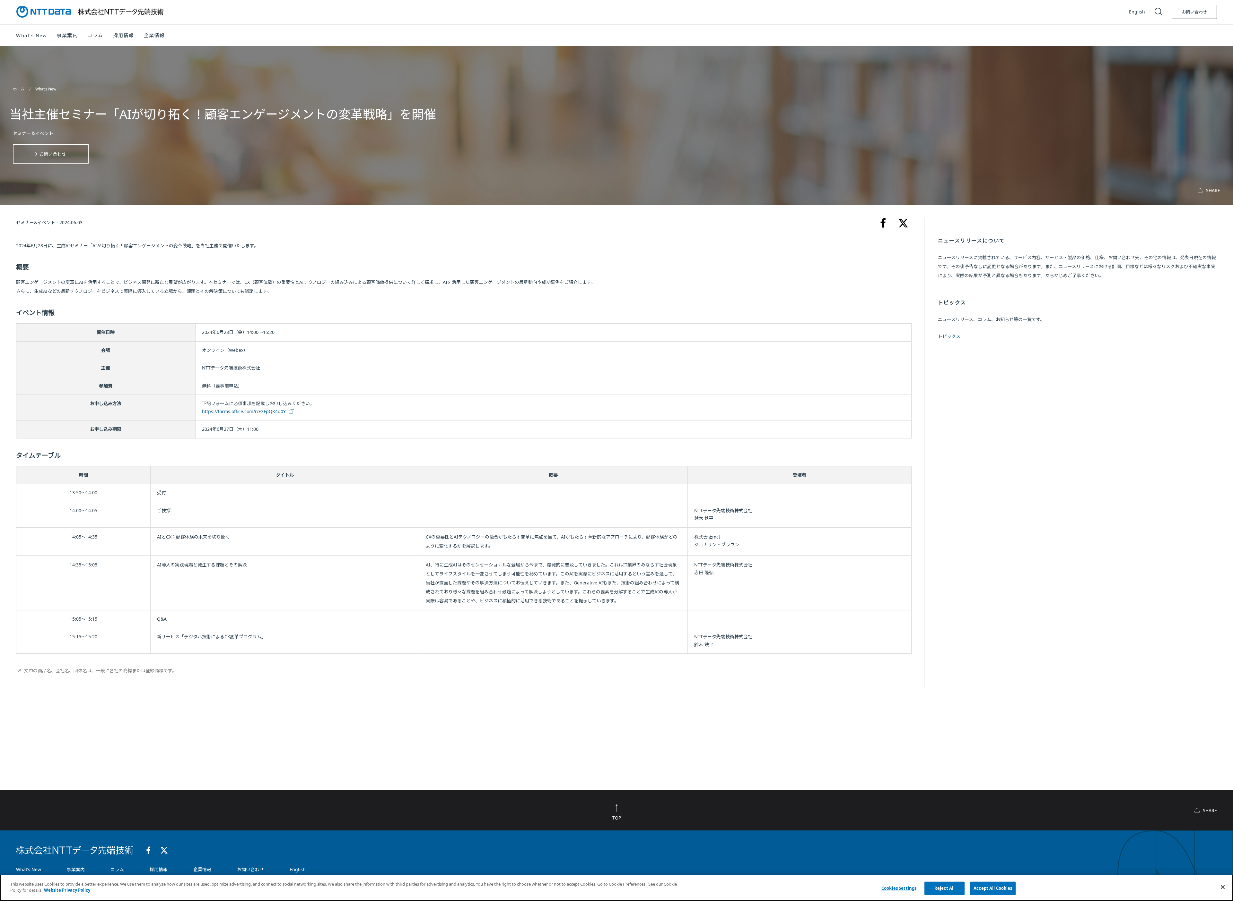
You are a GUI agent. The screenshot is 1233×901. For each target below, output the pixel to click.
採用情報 (123, 35)
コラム (117, 869)
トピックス (949, 336)
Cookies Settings (898, 888)
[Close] (1223, 887)
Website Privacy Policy (67, 890)
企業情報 (202, 869)
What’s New (45, 89)
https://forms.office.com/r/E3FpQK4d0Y (244, 411)
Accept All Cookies (993, 888)
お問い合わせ (1194, 12)
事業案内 (76, 869)
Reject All (944, 888)
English (1137, 12)
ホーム (19, 89)
